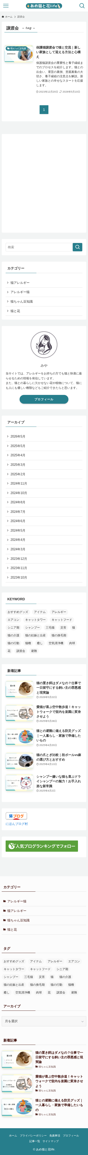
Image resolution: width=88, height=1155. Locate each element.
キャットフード (62, 619)
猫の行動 (13, 643)
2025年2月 (18, 474)
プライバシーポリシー (33, 1135)
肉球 (72, 643)
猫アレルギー (20, 283)
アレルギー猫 (20, 292)
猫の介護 (13, 635)
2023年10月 (19, 577)
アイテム (40, 612)
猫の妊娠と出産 (35, 635)
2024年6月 (18, 521)
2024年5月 (18, 530)
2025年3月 (18, 465)
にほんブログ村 (17, 824)
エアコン (13, 619)
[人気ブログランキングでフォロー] (42, 850)
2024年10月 (19, 493)
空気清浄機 (56, 643)
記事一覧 (34, 1141)
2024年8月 (18, 502)
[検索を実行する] (77, 247)
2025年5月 (18, 446)
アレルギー (59, 612)
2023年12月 (19, 559)
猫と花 (15, 311)
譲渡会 (20, 651)
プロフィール (44, 399)
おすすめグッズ (18, 612)
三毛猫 (50, 627)
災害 (63, 627)
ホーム (13, 1135)
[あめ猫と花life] (44, 6)
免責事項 (54, 1135)
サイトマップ (51, 1141)
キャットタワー (35, 619)
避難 (34, 651)
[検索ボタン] (82, 6)
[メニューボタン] (6, 6)
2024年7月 (18, 512)
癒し (40, 643)
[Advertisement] (44, 182)
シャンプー (32, 627)
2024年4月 (18, 540)
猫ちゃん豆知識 (22, 301)
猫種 (28, 643)
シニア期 (13, 627)
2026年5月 (18, 436)
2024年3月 (18, 549)
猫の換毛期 (59, 635)
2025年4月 (18, 455)
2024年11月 (19, 483)
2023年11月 (19, 568)
